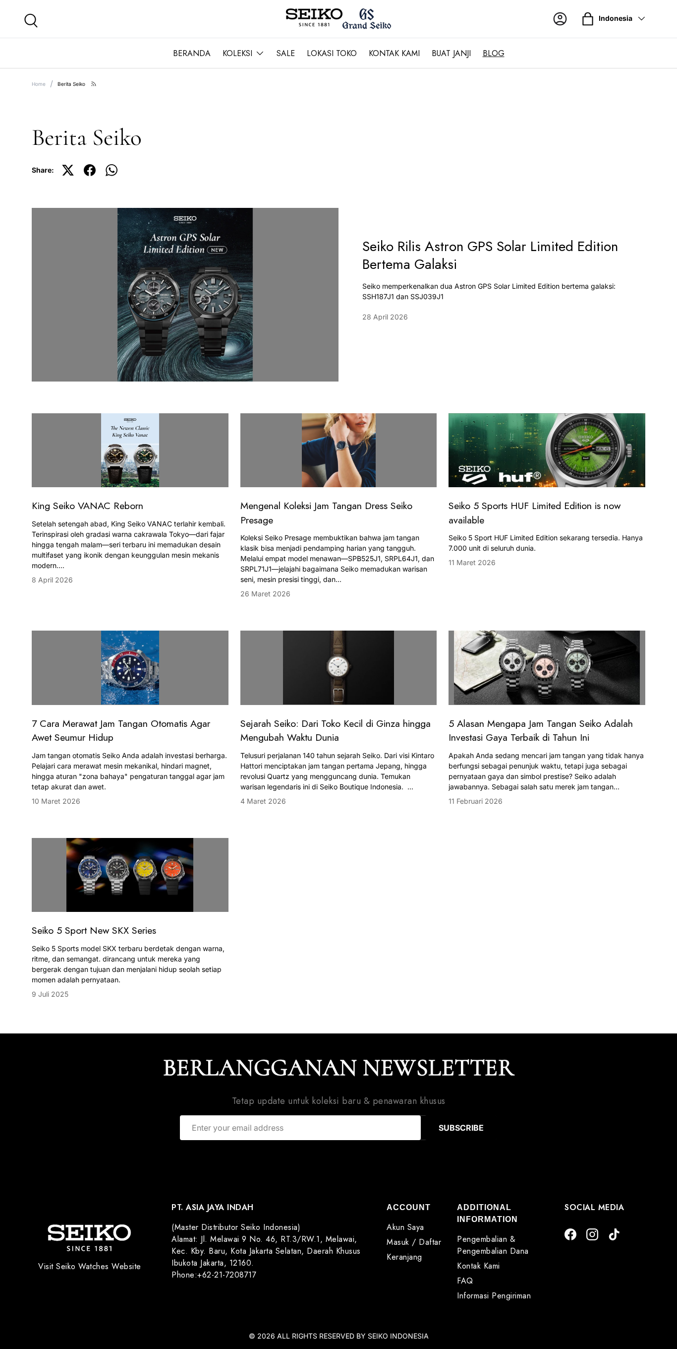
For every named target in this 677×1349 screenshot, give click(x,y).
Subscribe (461, 1128)
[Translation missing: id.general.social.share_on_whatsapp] (111, 170)
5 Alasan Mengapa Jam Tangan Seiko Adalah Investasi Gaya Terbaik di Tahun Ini (541, 730)
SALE (286, 53)
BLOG (494, 53)
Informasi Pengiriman (494, 1295)
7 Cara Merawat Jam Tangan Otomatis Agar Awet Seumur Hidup (121, 730)
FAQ (465, 1280)
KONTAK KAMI (394, 53)
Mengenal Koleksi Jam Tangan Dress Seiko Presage (326, 513)
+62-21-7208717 (226, 1275)
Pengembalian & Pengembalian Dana (493, 1245)
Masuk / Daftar (414, 1242)
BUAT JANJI (451, 53)
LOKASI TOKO (332, 53)
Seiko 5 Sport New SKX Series (94, 930)
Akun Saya (405, 1227)
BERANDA (192, 53)
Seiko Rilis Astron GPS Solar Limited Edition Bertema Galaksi (490, 255)
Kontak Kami (478, 1266)
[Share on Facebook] (90, 170)
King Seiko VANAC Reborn (87, 506)
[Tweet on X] (68, 170)
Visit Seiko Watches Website (89, 1266)
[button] (588, 19)
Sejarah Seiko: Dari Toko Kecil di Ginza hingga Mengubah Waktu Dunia (335, 730)
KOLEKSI (237, 53)
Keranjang (404, 1257)
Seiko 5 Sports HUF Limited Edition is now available (535, 513)
